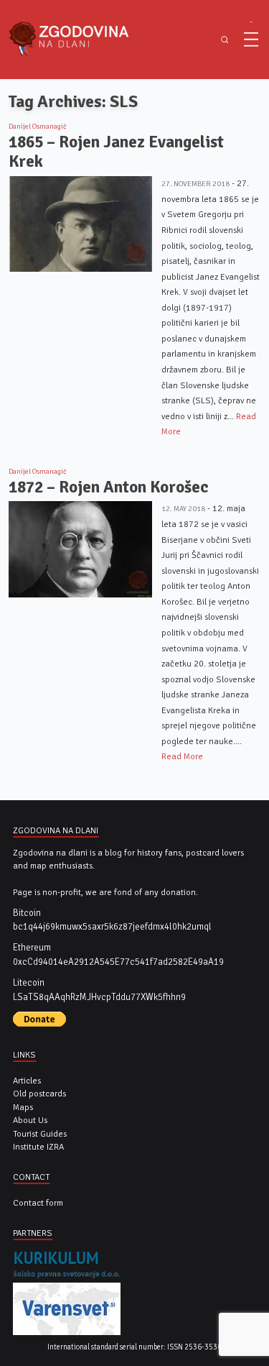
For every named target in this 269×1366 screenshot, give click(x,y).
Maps (23, 1107)
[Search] (224, 40)
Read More (182, 756)
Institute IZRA (38, 1146)
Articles (27, 1080)
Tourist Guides (40, 1134)
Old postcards (39, 1093)
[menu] (251, 40)
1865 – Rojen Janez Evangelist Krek (116, 152)
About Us (30, 1120)
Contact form (38, 1203)
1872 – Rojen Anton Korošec (109, 487)
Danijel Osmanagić (38, 126)
